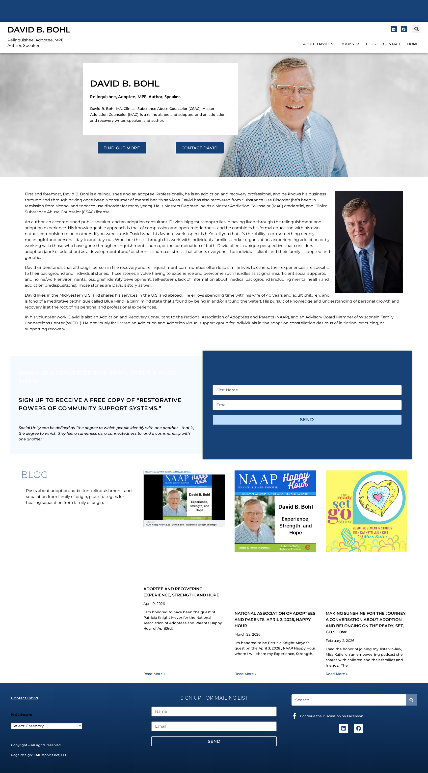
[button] (416, 29)
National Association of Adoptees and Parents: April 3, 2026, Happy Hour (275, 619)
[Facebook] (404, 29)
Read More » (154, 674)
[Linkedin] (394, 29)
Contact (391, 44)
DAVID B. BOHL (38, 29)
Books (347, 44)
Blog (371, 44)
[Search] (411, 700)
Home (412, 44)
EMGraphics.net (46, 755)
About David (316, 44)
